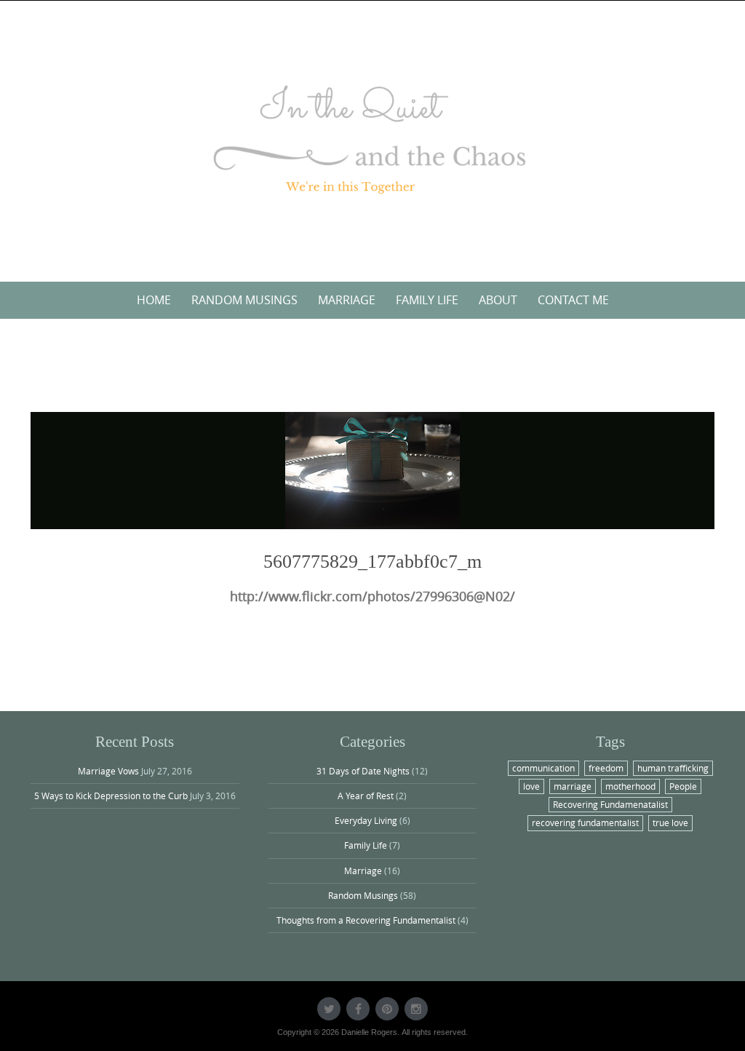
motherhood (630, 786)
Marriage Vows (108, 771)
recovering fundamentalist (585, 822)
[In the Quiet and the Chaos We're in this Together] (372, 138)
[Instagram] (416, 1008)
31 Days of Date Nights (363, 771)
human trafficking (673, 768)
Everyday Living (366, 820)
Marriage (346, 300)
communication (543, 768)
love (531, 786)
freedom (606, 768)
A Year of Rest (366, 795)
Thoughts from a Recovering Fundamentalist (365, 920)
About (498, 300)
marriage (572, 786)
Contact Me (573, 300)
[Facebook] (358, 1008)
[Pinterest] (387, 1008)
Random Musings (244, 300)
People (683, 786)
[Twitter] (328, 1008)
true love (670, 822)
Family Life (427, 300)
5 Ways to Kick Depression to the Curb (111, 795)
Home (154, 300)
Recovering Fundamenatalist (610, 804)
